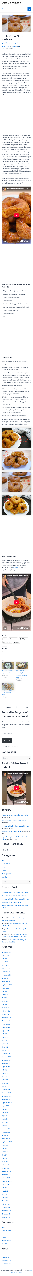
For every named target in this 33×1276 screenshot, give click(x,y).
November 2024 (6, 952)
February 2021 (6, 1011)
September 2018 (7, 1103)
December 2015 (6, 1211)
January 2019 (6, 1089)
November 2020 (6, 1021)
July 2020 (4, 1034)
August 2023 (5, 988)
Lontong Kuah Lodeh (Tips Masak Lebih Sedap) (16, 826)
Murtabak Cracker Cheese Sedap (11, 831)
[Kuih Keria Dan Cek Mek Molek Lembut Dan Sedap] (8, 686)
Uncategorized (6, 874)
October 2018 (6, 1099)
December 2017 (6, 1132)
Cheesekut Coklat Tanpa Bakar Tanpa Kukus (15, 815)
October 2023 (6, 982)
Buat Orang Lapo (11, 2)
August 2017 (5, 1145)
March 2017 (5, 1162)
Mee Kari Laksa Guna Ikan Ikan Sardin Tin (14, 820)
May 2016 (4, 1194)
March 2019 (5, 1083)
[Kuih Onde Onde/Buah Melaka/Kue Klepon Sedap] (8, 666)
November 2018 (6, 1096)
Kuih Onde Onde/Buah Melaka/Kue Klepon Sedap (7, 672)
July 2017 (4, 1148)
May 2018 (4, 1116)
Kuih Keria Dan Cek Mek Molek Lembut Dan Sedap (7, 692)
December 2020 (6, 1018)
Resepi (4, 867)
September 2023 (7, 985)
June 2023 (5, 995)
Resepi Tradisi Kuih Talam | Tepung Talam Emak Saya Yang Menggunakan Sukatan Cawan (21, 674)
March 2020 (5, 1047)
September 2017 (7, 1142)
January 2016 (6, 1207)
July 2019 (4, 1070)
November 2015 (6, 1214)
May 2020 (4, 1040)
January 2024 (6, 972)
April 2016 (5, 1197)
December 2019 (6, 1057)
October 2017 (6, 1139)
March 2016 (5, 1201)
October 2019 (6, 1063)
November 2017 (6, 1135)
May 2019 (4, 1076)
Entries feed (5, 1257)
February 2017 (6, 1165)
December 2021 (6, 1008)
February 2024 (6, 968)
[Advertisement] (16, 115)
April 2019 (5, 1080)
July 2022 (4, 1004)
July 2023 (4, 991)
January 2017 (6, 1168)
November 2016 (6, 1175)
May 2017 (4, 1155)
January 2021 (6, 1014)
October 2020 (6, 1024)
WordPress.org (6, 1264)
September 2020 (7, 1027)
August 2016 (5, 1184)
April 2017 (5, 1158)
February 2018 (6, 1126)
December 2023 (6, 975)
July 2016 (4, 1188)
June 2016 (5, 1191)
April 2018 (5, 1119)
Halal (3, 861)
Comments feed (6, 1260)
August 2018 (5, 1106)
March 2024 (5, 965)
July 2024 (4, 959)
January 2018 (6, 1129)
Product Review (6, 864)
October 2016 (6, 1178)
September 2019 (7, 1067)
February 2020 (6, 1050)
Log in (3, 1254)
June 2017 (5, 1152)
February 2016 (6, 1204)
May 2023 (4, 998)
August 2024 (5, 955)
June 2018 (5, 1112)
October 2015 (6, 1217)
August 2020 (5, 1031)
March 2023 (5, 1001)
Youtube (4, 877)
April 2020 (5, 1044)
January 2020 (6, 1053)
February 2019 (6, 1086)
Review (4, 870)
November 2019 (6, 1060)
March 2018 (5, 1122)
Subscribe (7, 740)
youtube (15, 567)
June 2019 (5, 1073)
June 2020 (5, 1037)
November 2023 (6, 978)
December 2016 (6, 1171)
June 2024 (5, 962)
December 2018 (6, 1093)
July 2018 (4, 1109)
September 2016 (7, 1181)
